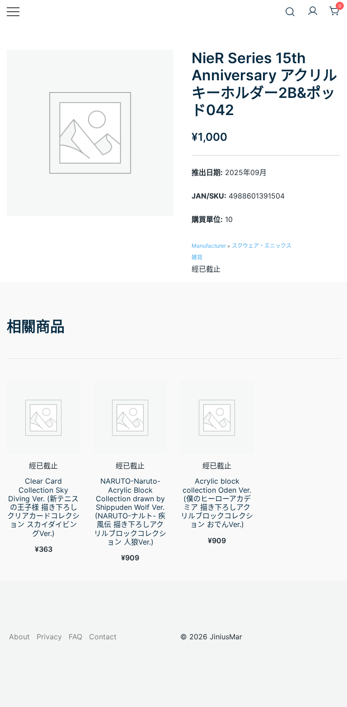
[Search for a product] (290, 11)
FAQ (75, 636)
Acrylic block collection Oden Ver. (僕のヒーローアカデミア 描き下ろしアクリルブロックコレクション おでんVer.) (217, 502)
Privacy (49, 636)
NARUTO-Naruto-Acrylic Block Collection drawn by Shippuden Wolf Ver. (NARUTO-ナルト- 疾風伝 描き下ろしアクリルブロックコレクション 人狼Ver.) (130, 511)
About (19, 636)
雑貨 (197, 257)
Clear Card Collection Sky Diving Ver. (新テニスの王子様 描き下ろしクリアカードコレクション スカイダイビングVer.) (43, 506)
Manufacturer (209, 245)
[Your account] (312, 11)
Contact (103, 636)
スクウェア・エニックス (261, 245)
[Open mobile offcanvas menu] (13, 11)
